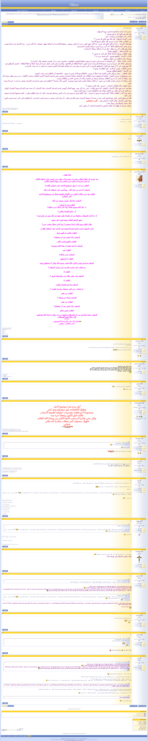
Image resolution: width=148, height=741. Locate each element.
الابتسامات (144, 727)
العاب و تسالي (95, 10)
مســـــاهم (139, 522)
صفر (138, 480)
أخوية (143, 17)
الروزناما (111, 10)
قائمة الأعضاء (127, 10)
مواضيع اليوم (53, 10)
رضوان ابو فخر (138, 363)
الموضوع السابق (77, 708)
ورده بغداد (139, 116)
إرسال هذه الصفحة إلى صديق (138, 715)
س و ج (142, 10)
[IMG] (142, 728)
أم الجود (138, 28)
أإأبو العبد (138, 615)
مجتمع (140, 17)
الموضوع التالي (70, 708)
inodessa (139, 551)
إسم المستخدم (143, 14)
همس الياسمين (138, 171)
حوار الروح (129, 17)
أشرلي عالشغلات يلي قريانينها (22, 10)
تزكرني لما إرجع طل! (117, 14)
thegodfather (138, 403)
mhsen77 (138, 341)
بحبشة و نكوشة (74, 10)
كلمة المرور (132, 14)
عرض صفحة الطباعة (140, 713)
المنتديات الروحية (135, 17)
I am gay (138, 136)
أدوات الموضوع (4, 24)
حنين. (138, 461)
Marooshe (138, 154)
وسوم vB (144, 726)
